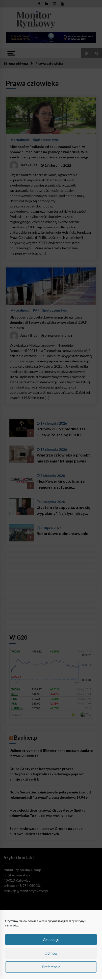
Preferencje (51, 967)
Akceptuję (51, 939)
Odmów (51, 953)
